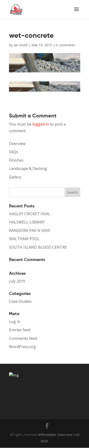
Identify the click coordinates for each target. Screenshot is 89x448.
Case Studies (20, 301)
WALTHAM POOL (24, 238)
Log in (14, 321)
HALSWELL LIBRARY (27, 222)
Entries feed (19, 329)
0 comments (65, 45)
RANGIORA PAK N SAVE (29, 230)
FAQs (13, 151)
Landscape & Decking (28, 168)
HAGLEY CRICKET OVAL (29, 213)
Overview (17, 143)
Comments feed (23, 338)
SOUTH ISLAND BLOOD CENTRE (38, 247)
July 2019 (17, 281)
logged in (40, 124)
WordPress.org (22, 346)
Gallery (15, 177)
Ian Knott (21, 45)
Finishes (16, 160)
